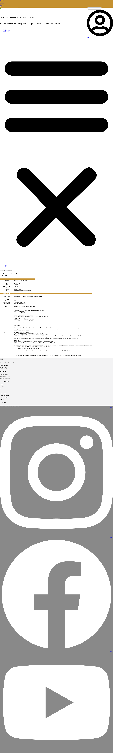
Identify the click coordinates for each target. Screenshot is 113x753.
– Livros (2, 399)
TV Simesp (2, 388)
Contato (25, 17)
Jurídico (7, 17)
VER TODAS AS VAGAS (6, 270)
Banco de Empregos (5, 378)
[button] (56, 148)
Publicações (3, 393)
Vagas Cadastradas (6, 30)
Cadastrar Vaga (6, 31)
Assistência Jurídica (5, 376)
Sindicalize (31, 17)
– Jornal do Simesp (4, 395)
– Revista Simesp (4, 397)
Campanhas (13, 17)
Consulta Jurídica (4, 374)
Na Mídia (2, 386)
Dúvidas (19, 17)
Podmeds (2, 391)
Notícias (2, 384)
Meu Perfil (5, 29)
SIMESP (2, 17)
